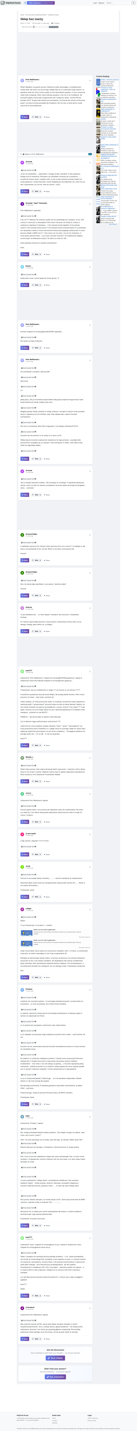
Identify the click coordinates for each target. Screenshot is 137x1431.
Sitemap (54, 1423)
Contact (54, 1420)
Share (48, 117)
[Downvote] (40, 116)
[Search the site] (134, 3)
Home (22, 15)
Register (101, 3)
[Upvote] (32, 116)
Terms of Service (93, 1418)
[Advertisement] (68, 48)
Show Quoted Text (29, 170)
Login (95, 3)
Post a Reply (57, 1358)
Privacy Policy (92, 1420)
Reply (26, 117)
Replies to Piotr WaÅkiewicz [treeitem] (58, 154)
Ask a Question (57, 1377)
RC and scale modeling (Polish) (36, 15)
